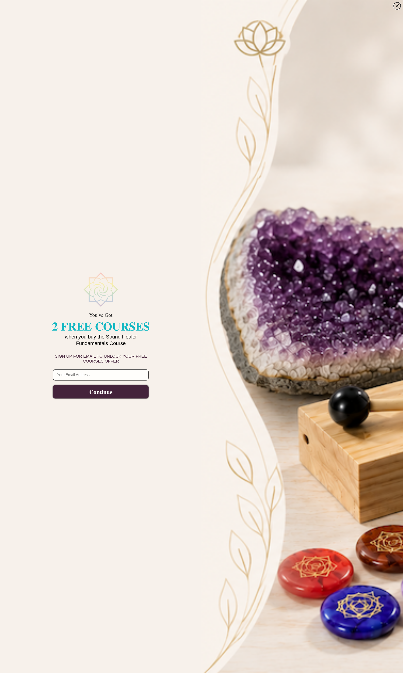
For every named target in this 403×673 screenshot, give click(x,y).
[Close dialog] (397, 5)
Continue (100, 392)
